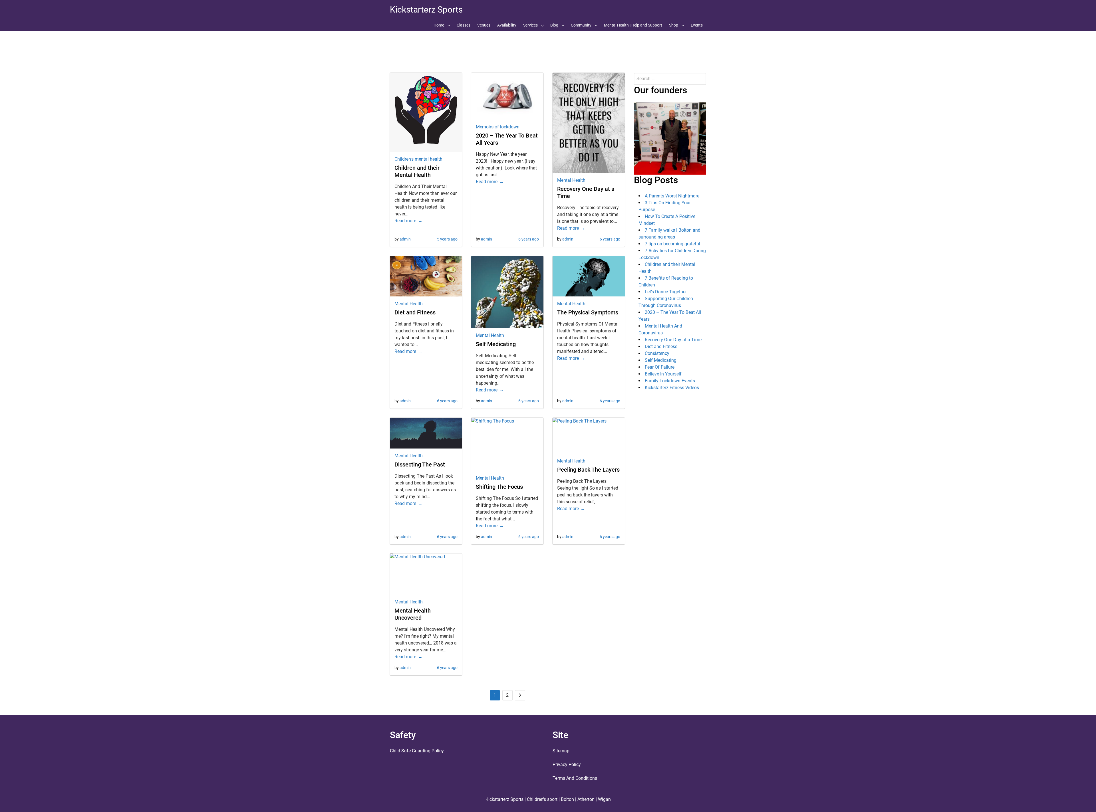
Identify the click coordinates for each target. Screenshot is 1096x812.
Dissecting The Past (419, 464)
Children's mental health (418, 159)
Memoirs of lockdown (497, 127)
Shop (673, 25)
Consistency (657, 353)
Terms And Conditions (575, 778)
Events (697, 25)
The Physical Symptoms (587, 312)
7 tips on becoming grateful (672, 244)
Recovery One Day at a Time (673, 339)
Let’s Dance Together (666, 291)
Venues (483, 25)
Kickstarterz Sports (426, 10)
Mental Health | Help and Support (633, 25)
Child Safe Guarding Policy (417, 751)
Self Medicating (496, 344)
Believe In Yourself (663, 374)
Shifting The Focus (499, 486)
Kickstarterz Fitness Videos (672, 387)
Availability (506, 25)
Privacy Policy (567, 764)
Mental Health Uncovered (412, 614)
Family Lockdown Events (670, 380)
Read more (405, 220)
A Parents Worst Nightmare (672, 196)
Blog (554, 25)
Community (581, 25)
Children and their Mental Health (417, 171)
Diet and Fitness (415, 312)
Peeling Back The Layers (588, 469)
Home (439, 25)
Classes (463, 25)
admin (405, 239)
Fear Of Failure (659, 367)
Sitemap (561, 751)
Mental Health (571, 180)
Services (530, 25)
